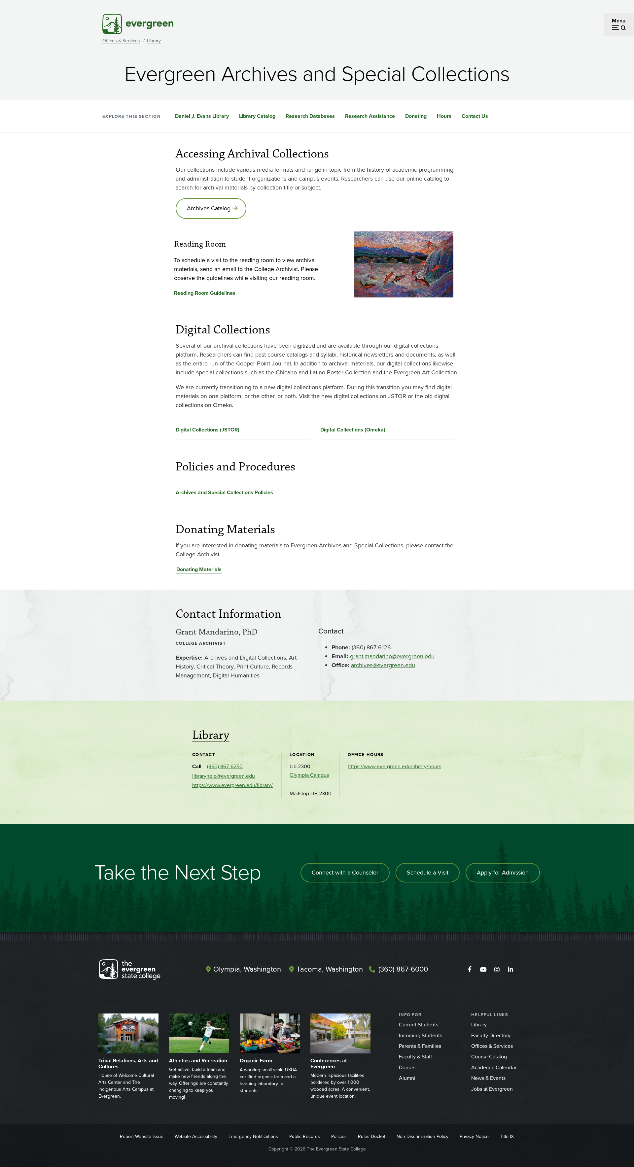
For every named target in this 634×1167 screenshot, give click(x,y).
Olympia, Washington (247, 969)
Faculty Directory (491, 1035)
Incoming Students (420, 1035)
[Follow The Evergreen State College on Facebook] (470, 969)
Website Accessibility (196, 1136)
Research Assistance (370, 116)
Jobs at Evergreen (492, 1089)
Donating (416, 116)
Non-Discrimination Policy (422, 1136)
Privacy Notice (474, 1136)
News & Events (488, 1078)
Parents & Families (420, 1046)
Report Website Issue (141, 1136)
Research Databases (310, 116)
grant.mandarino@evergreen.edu (392, 656)
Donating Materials (199, 569)
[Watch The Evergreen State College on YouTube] (483, 969)
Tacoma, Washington (330, 969)
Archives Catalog (208, 208)
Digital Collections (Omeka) (352, 429)
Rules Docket (371, 1136)
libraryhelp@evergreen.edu (223, 776)
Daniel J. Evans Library (202, 116)
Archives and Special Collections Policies (224, 492)
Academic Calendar (493, 1067)
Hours (444, 116)
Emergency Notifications (253, 1136)
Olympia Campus (309, 775)
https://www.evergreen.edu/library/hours (394, 766)
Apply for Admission (503, 872)
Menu (618, 20)
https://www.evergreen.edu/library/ (232, 785)
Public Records (304, 1136)
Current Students (418, 1024)
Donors (407, 1067)
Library (154, 40)
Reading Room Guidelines (204, 293)
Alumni (407, 1078)
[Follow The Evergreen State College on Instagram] (497, 969)
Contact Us (475, 116)
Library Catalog (257, 116)
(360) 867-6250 (225, 766)
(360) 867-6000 (403, 969)
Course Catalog (489, 1056)
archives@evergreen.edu (383, 665)
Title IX (507, 1136)
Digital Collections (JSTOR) (207, 429)
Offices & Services (121, 40)
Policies (339, 1136)
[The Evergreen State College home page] (141, 971)
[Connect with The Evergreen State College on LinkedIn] (510, 969)
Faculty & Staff (415, 1056)
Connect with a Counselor (345, 872)
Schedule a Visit (427, 872)
